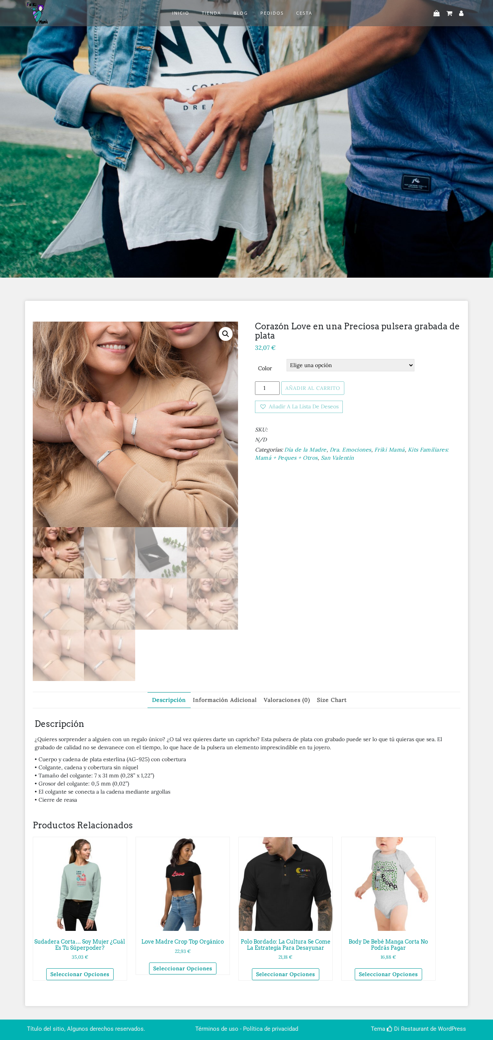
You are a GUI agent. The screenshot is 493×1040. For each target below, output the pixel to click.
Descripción (169, 699)
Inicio (180, 13)
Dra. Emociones (350, 449)
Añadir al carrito (312, 388)
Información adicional (225, 699)
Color (265, 368)
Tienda (211, 13)
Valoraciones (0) (287, 699)
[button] (299, 407)
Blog (240, 13)
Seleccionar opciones (79, 974)
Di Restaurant (410, 1028)
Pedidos (272, 13)
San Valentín (337, 457)
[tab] (169, 700)
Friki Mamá (389, 449)
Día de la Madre (305, 449)
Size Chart (332, 699)
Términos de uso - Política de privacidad (246, 1028)
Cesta (304, 13)
